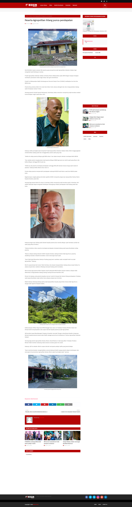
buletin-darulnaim (87, 136)
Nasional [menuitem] (75, 5)
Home (27, 16)
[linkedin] (105, 497)
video (89, 139)
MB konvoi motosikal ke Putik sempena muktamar (51, 442)
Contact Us (105, 504)
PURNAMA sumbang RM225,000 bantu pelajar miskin (33, 442)
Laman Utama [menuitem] (43, 5)
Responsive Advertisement (31, 399)
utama (30, 16)
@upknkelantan (89, 41)
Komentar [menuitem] (68, 5)
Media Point (35, 504)
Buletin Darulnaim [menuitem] (58, 5)
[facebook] (102, 1)
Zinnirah (28, 23)
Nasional (101, 136)
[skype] (94, 497)
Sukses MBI (97, 52)
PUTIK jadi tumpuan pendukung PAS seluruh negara (97, 110)
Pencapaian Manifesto (88, 52)
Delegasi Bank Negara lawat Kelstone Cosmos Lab (96, 117)
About (99, 504)
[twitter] (104, 1)
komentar (95, 136)
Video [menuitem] (50, 5)
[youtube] (101, 497)
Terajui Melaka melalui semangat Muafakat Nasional (71, 442)
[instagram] (106, 1)
